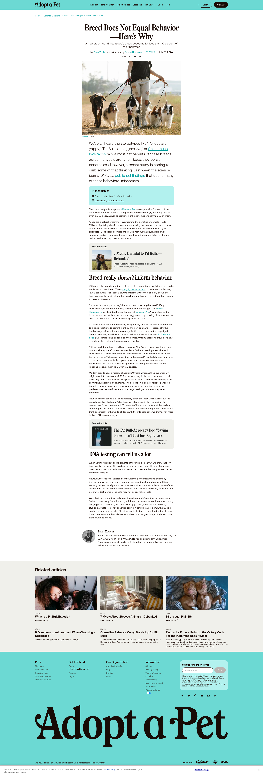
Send (220, 670)
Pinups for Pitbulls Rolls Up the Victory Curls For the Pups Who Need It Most (195, 634)
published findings (130, 175)
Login (205, 5)
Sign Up (221, 5)
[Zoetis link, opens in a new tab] (224, 761)
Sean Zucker (100, 52)
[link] (123, 5)
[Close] (259, 770)
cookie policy (109, 769)
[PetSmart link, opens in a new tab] (202, 762)
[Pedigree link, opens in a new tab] (215, 762)
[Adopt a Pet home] (47, 5)
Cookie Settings (98, 763)
